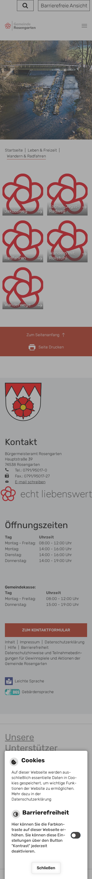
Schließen (46, 868)
